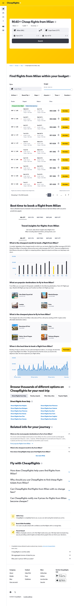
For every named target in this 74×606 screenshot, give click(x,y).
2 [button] (53, 195)
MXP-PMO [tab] (40, 217)
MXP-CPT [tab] (57, 217)
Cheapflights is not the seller (20, 552)
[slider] (72, 89)
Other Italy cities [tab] (49, 396)
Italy (22, 65)
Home (11, 65)
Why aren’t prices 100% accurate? (22, 559)
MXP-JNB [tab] (49, 217)
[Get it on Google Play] (61, 575)
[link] (10, 592)
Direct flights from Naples (19, 405)
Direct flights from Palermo (19, 411)
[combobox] (34, 26)
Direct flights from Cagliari (49, 416)
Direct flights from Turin (48, 413)
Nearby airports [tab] (35, 396)
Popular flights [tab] (62, 396)
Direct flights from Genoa (18, 413)
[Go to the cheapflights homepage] (14, 3)
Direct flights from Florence (49, 405)
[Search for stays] (3, 13)
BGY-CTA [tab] (31, 217)
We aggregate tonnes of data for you (23, 555)
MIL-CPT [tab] (22, 217)
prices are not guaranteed (49, 546)
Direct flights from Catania (49, 408)
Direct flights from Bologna (19, 408)
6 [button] (65, 195)
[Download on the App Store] (61, 580)
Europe (16, 65)
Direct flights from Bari (48, 411)
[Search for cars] (3, 17)
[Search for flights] (3, 9)
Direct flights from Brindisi (49, 419)
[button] (3, 3)
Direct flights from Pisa (18, 416)
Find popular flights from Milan (20, 443)
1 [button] (49, 195)
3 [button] (57, 195)
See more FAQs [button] (40, 455)
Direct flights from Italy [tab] (19, 396)
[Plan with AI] (3, 21)
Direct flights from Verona (18, 419)
